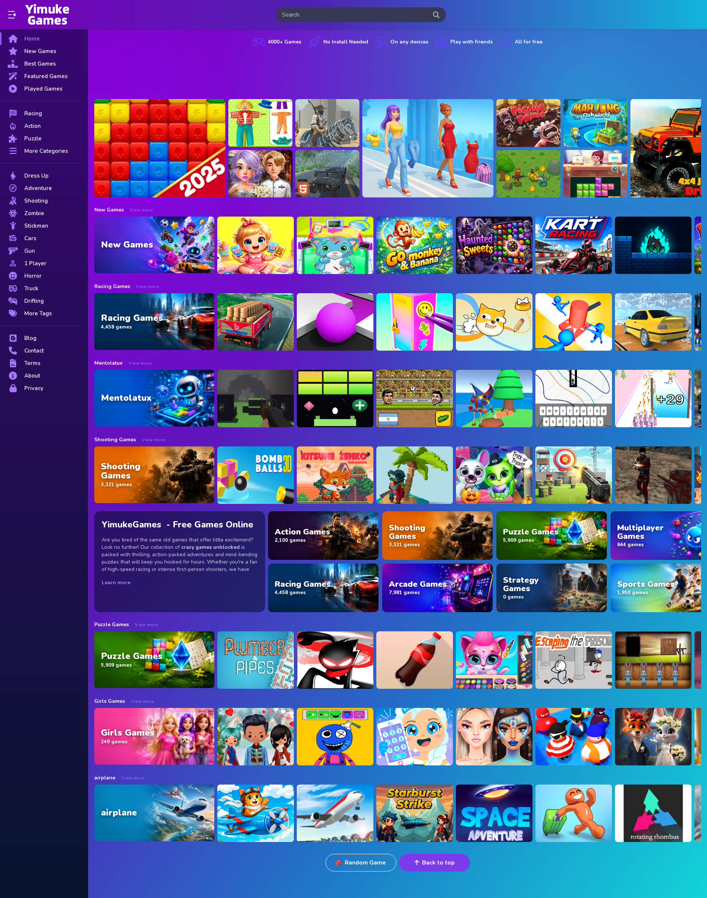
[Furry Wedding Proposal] (653, 736)
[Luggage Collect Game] (573, 813)
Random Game (365, 863)
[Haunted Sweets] (494, 245)
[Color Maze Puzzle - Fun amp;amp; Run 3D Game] (335, 322)
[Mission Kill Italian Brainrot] (528, 174)
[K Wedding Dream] (260, 174)
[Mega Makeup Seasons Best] (494, 736)
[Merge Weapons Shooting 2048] (653, 398)
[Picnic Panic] (528, 123)
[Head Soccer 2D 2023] (414, 398)
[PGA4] (255, 398)
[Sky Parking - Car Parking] (653, 322)
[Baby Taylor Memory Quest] (255, 245)
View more (141, 210)
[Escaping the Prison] (573, 660)
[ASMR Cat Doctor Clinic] (335, 245)
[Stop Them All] (573, 322)
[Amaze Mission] (595, 174)
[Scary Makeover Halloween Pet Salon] (494, 475)
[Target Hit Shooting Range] (573, 475)
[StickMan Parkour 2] (335, 660)
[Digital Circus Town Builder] (494, 398)
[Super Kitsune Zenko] (335, 475)
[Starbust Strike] (414, 813)
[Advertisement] (398, 71)
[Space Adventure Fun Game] (494, 813)
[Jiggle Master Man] (573, 736)
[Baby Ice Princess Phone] (414, 736)
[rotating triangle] (653, 813)
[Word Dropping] (573, 398)
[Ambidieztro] (653, 245)
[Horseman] (327, 123)
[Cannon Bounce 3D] (255, 475)
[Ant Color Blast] (159, 148)
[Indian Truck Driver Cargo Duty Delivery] (255, 322)
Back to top (438, 863)
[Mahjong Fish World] (595, 123)
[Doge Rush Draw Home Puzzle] (494, 322)
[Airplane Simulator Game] (335, 813)
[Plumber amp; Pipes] (255, 660)
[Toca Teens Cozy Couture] (255, 736)
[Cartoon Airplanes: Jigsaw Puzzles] (255, 813)
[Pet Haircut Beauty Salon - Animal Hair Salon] (494, 660)
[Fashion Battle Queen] (427, 148)
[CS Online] (653, 475)
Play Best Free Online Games (47, 15)
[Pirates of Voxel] (414, 475)
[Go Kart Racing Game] (573, 245)
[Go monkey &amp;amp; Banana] (414, 245)
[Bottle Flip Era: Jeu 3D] (414, 660)
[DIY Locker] (414, 322)
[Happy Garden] (260, 123)
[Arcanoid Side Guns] (335, 398)
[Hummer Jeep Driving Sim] (327, 174)
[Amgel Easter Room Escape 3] (653, 660)
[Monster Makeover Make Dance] (335, 736)
